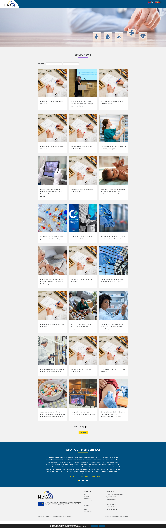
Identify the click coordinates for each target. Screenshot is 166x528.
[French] (157, 1)
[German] (158, 1)
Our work (115, 6)
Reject (102, 526)
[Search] (161, 6)
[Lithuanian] (150, 2)
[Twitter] (111, 510)
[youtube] (116, 510)
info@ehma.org (112, 506)
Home (85, 494)
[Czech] (150, 1)
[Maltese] (152, 2)
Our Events (125, 6)
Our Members (104, 6)
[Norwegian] (154, 2)
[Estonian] (155, 1)
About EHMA (135, 6)
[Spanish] (159, 2)
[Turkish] (161, 2)
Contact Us (86, 509)
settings (84, 526)
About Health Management (89, 6)
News (143, 6)
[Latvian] (149, 2)
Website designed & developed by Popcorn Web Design (116, 516)
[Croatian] (149, 1)
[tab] (78, 480)
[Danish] (151, 1)
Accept (94, 526)
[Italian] (148, 2)
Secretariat (86, 507)
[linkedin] (109, 510)
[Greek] (159, 1)
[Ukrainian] (148, 3)
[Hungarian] (161, 1)
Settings (109, 526)
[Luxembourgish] (151, 2)
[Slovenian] (158, 2)
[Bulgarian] (148, 1)
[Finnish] (156, 1)
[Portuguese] (156, 2)
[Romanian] (157, 2)
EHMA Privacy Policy (88, 511)
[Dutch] (152, 1)
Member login (153, 6)
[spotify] (114, 510)
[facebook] (107, 510)
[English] (154, 1)
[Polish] (155, 2)
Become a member (87, 498)
